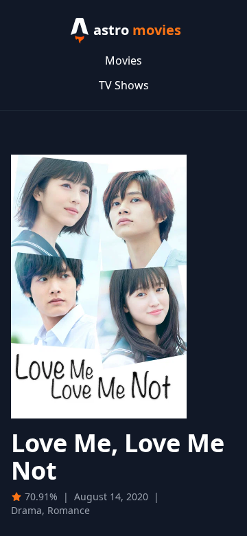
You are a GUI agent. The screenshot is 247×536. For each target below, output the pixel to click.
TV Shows (124, 85)
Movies (123, 60)
